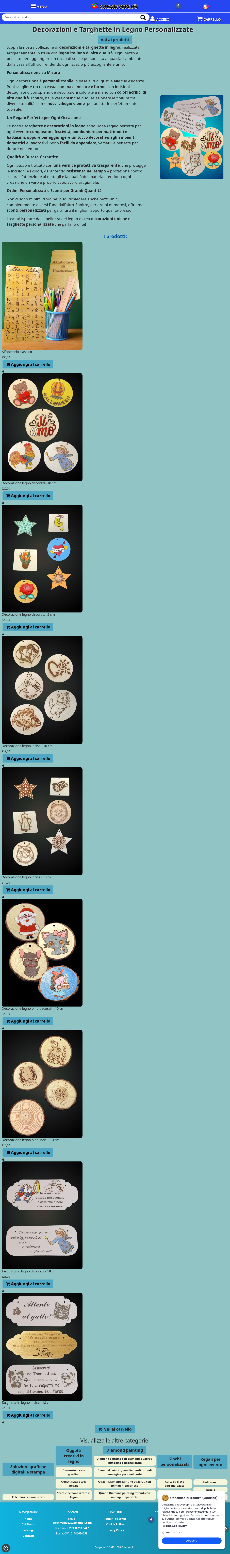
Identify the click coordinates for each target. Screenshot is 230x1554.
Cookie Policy (115, 1524)
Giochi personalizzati (174, 1461)
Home (28, 1518)
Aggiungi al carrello (30, 364)
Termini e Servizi (115, 1518)
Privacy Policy (115, 1530)
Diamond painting (124, 1450)
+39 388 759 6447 (78, 1528)
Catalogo (28, 1530)
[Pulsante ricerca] (143, 17)
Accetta (191, 1541)
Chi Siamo (28, 1524)
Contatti (28, 1536)
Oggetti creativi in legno (74, 1456)
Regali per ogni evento (210, 1461)
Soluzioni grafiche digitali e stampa (28, 1469)
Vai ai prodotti (115, 39)
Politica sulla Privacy (174, 1526)
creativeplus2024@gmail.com (72, 1523)
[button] (6, 1548)
